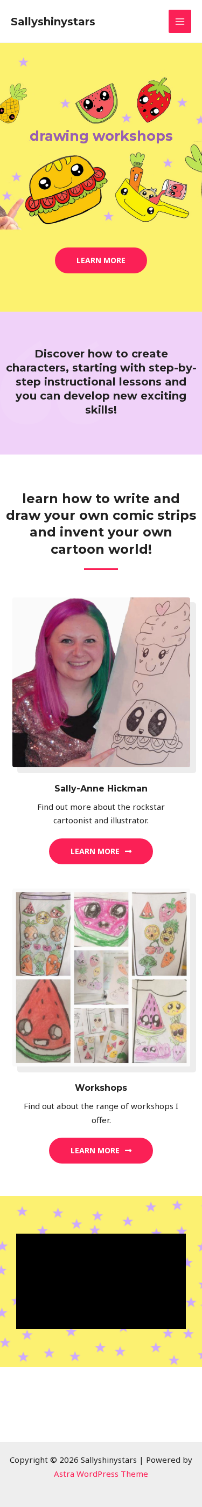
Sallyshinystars (53, 21)
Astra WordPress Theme (101, 1473)
